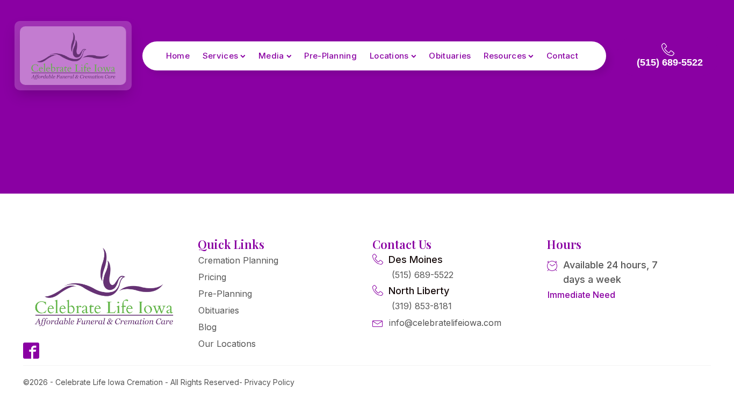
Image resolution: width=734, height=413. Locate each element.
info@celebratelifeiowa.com (445, 322)
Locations (389, 56)
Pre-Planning (330, 56)
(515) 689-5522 (423, 274)
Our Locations (227, 343)
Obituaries (450, 56)
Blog (207, 327)
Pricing (212, 277)
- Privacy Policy (266, 382)
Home (178, 56)
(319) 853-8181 (422, 306)
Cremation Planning (238, 260)
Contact (562, 56)
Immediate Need (581, 294)
